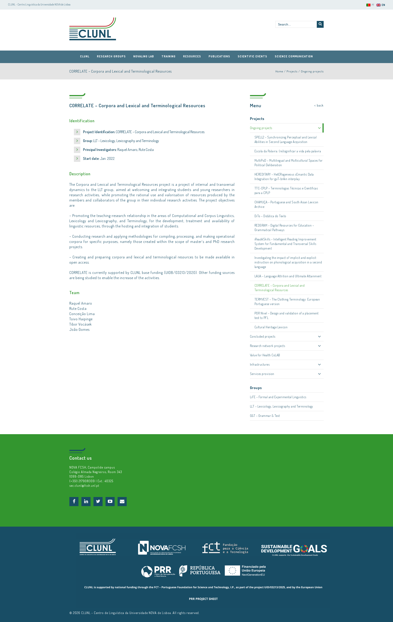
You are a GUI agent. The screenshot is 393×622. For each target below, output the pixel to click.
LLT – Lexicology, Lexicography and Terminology (281, 406)
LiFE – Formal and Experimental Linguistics (278, 397)
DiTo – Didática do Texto (270, 216)
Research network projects (267, 346)
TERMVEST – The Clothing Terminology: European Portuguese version (287, 301)
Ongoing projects (312, 71)
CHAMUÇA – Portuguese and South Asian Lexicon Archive (286, 204)
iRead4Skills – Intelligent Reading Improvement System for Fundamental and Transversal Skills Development (285, 243)
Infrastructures (260, 364)
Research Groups (111, 56)
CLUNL (92, 29)
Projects (292, 71)
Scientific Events (252, 56)
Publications (219, 56)
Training (168, 56)
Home (279, 71)
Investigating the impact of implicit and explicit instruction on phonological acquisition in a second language (288, 262)
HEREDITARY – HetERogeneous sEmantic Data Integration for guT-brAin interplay (284, 176)
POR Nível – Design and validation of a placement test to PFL (286, 315)
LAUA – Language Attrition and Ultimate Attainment (288, 276)
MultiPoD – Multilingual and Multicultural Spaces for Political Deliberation (288, 162)
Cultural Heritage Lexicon (271, 327)
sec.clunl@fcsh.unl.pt (84, 485)
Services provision (262, 374)
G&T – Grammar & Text (265, 416)
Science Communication (294, 56)
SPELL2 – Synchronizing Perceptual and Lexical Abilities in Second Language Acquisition (285, 139)
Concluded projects (262, 336)
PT (373, 5)
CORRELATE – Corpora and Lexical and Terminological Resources (279, 287)
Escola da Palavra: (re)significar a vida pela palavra (287, 151)
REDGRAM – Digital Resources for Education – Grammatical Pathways (284, 227)
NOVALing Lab (143, 56)
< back (319, 105)
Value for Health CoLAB (265, 355)
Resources (192, 56)
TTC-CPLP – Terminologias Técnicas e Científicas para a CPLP (286, 190)
